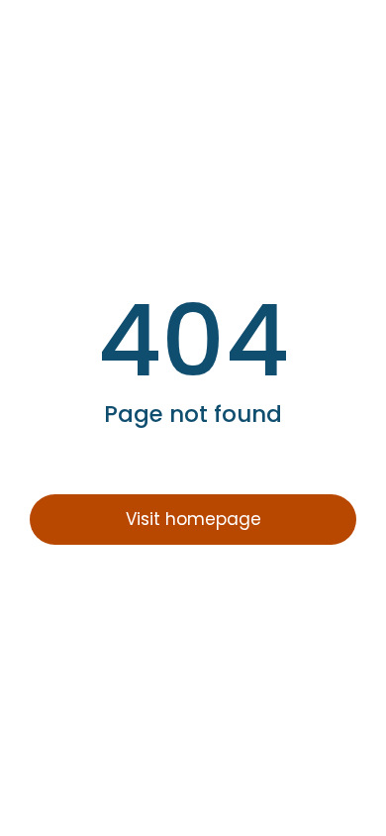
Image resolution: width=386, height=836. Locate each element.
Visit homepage (193, 519)
